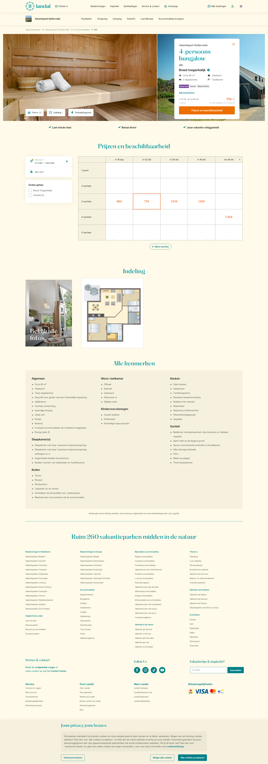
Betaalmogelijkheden (34, 701)
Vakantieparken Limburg (35, 582)
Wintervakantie (196, 565)
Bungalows (84, 599)
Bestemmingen (98, 6)
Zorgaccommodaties (143, 595)
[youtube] (162, 672)
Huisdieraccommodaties (145, 565)
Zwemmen (194, 645)
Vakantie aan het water (144, 638)
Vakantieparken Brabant (35, 556)
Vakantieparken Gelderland (36, 574)
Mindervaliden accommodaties (148, 600)
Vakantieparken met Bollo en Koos (204, 607)
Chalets (83, 603)
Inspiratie (114, 6)
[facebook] (137, 672)
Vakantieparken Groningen (36, 578)
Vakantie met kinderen (199, 590)
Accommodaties (87, 590)
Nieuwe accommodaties (35, 629)
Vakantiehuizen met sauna (146, 609)
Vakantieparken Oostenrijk (91, 569)
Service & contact (150, 6)
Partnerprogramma (87, 705)
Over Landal (85, 688)
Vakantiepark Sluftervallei (193, 45)
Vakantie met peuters (199, 599)
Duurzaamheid (86, 692)
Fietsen (193, 619)
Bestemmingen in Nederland (37, 552)
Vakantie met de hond (199, 574)
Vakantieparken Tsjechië (90, 574)
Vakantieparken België (89, 556)
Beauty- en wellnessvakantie (202, 578)
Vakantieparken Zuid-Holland (37, 609)
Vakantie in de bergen (144, 647)
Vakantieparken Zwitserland (91, 582)
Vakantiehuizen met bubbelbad (148, 604)
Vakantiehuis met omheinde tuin (148, 569)
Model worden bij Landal (90, 701)
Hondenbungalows (143, 617)
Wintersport (195, 641)
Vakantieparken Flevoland (36, 565)
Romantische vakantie (199, 569)
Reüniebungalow (142, 582)
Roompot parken (32, 634)
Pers (81, 710)
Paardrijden (194, 628)
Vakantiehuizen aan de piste (147, 587)
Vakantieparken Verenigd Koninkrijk (95, 578)
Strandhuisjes (86, 625)
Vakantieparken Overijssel (36, 591)
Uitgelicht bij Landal (34, 616)
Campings (173, 6)
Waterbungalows (87, 638)
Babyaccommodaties (144, 556)
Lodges (83, 612)
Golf (191, 624)
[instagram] (145, 672)
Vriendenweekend (197, 582)
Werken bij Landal (87, 697)
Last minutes (30, 620)
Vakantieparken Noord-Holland (38, 587)
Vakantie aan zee (142, 642)
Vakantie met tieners (198, 603)
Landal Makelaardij (142, 701)
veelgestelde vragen (45, 667)
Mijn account (31, 692)
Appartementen (86, 594)
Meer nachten (161, 246)
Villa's (82, 634)
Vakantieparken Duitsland (90, 565)
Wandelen (194, 637)
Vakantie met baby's (198, 594)
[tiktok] (154, 672)
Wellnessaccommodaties (145, 591)
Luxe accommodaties (144, 578)
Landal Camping (141, 688)
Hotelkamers (85, 607)
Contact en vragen (33, 688)
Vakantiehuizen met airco (145, 613)
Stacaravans (85, 620)
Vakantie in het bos (143, 634)
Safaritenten (85, 616)
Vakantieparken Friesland (36, 569)
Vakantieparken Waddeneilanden (39, 600)
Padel (192, 632)
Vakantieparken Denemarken (92, 561)
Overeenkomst (31, 697)
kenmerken (186, 92)
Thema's (193, 552)
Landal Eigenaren (141, 697)
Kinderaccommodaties (144, 574)
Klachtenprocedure (33, 705)
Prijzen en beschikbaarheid (207, 110)
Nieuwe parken (31, 625)
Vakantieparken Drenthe (35, 561)
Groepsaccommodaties (145, 561)
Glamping (194, 556)
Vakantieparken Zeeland (35, 604)
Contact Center (58, 671)
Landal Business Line (143, 692)
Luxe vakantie (195, 561)
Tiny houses (85, 629)
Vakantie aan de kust (143, 629)
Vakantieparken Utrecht (35, 595)
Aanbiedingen (130, 6)
